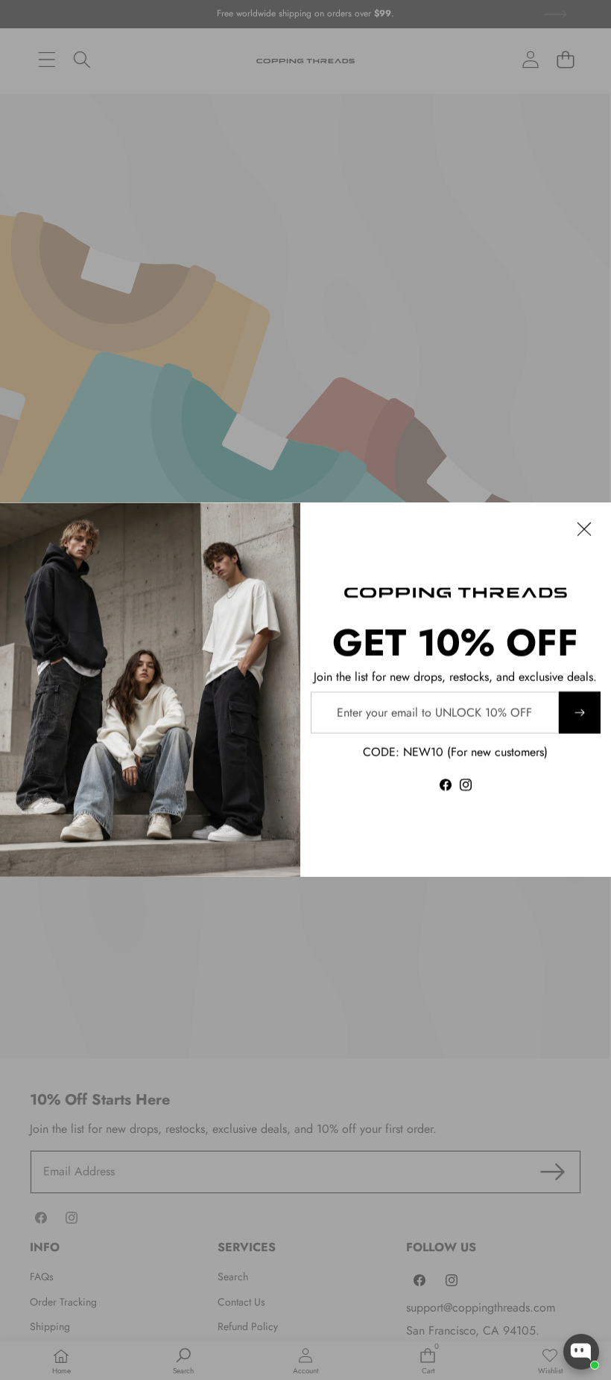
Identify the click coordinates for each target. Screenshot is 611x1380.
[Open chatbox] (581, 1352)
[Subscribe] (580, 712)
